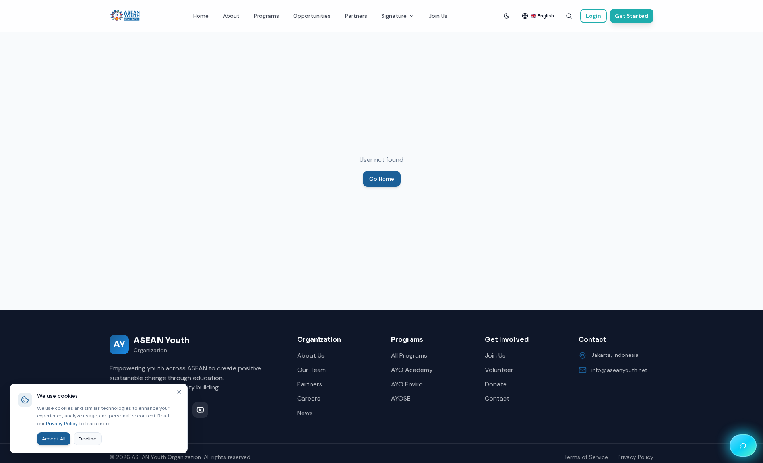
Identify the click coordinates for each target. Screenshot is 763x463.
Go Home (381, 178)
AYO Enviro (407, 384)
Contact (497, 398)
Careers (308, 398)
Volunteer (499, 370)
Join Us (438, 15)
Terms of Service (586, 457)
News (305, 413)
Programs (266, 15)
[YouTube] (200, 410)
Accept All (54, 439)
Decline (88, 439)
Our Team (311, 370)
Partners (356, 15)
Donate (496, 384)
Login (593, 15)
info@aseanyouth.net (619, 370)
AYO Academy (412, 370)
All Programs (409, 355)
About (231, 15)
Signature (394, 15)
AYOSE (401, 398)
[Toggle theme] (507, 16)
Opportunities (312, 15)
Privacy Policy (635, 457)
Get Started (632, 15)
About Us (311, 355)
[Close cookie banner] (179, 392)
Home (201, 15)
